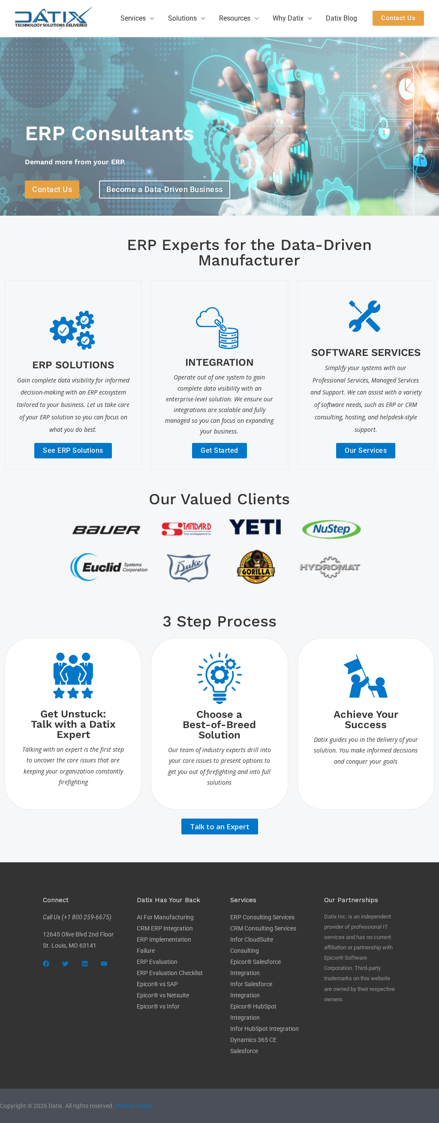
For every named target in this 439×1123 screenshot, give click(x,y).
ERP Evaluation (157, 961)
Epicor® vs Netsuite (163, 995)
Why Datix (288, 18)
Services (133, 18)
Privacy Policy (133, 1105)
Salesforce (244, 1051)
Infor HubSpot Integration (264, 1028)
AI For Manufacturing (165, 917)
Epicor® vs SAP (157, 984)
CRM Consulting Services (263, 928)
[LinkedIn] (84, 963)
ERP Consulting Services (262, 917)
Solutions (182, 18)
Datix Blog (341, 18)
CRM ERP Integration (165, 928)
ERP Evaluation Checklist (170, 972)
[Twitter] (65, 963)
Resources (234, 18)
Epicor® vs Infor (158, 1006)
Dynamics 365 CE (253, 1039)
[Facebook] (46, 963)
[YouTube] (104, 963)
